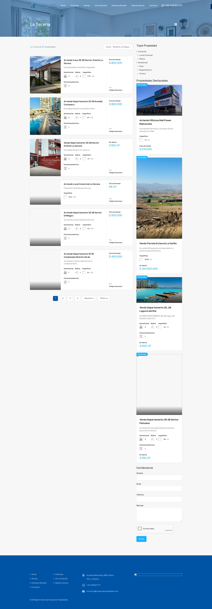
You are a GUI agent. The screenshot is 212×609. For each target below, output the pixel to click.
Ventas (87, 5)
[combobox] (118, 47)
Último (103, 298)
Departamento (145, 70)
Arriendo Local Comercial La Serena (82, 184)
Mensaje (139, 505)
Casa (141, 66)
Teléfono (140, 495)
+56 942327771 (173, 5)
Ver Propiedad (45, 86)
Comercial (142, 51)
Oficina (142, 59)
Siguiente (88, 298)
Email (138, 484)
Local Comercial (145, 55)
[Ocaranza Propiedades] (43, 7)
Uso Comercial (101, 5)
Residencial (142, 62)
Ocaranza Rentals (119, 5)
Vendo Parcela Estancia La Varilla (158, 243)
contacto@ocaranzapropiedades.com (101, 591)
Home (63, 5)
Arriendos (75, 5)
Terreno (142, 73)
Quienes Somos (137, 5)
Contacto (153, 5)
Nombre (139, 473)
